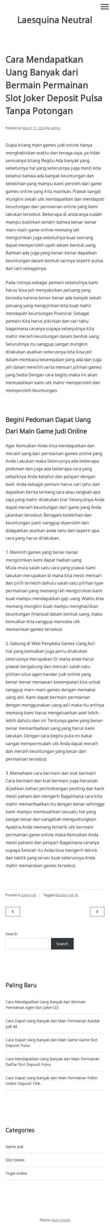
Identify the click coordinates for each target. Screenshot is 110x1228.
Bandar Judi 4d (67, 895)
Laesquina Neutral (54, 19)
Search (11, 933)
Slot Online (15, 1159)
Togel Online (16, 1173)
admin (55, 128)
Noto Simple (61, 1220)
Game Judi (28, 895)
